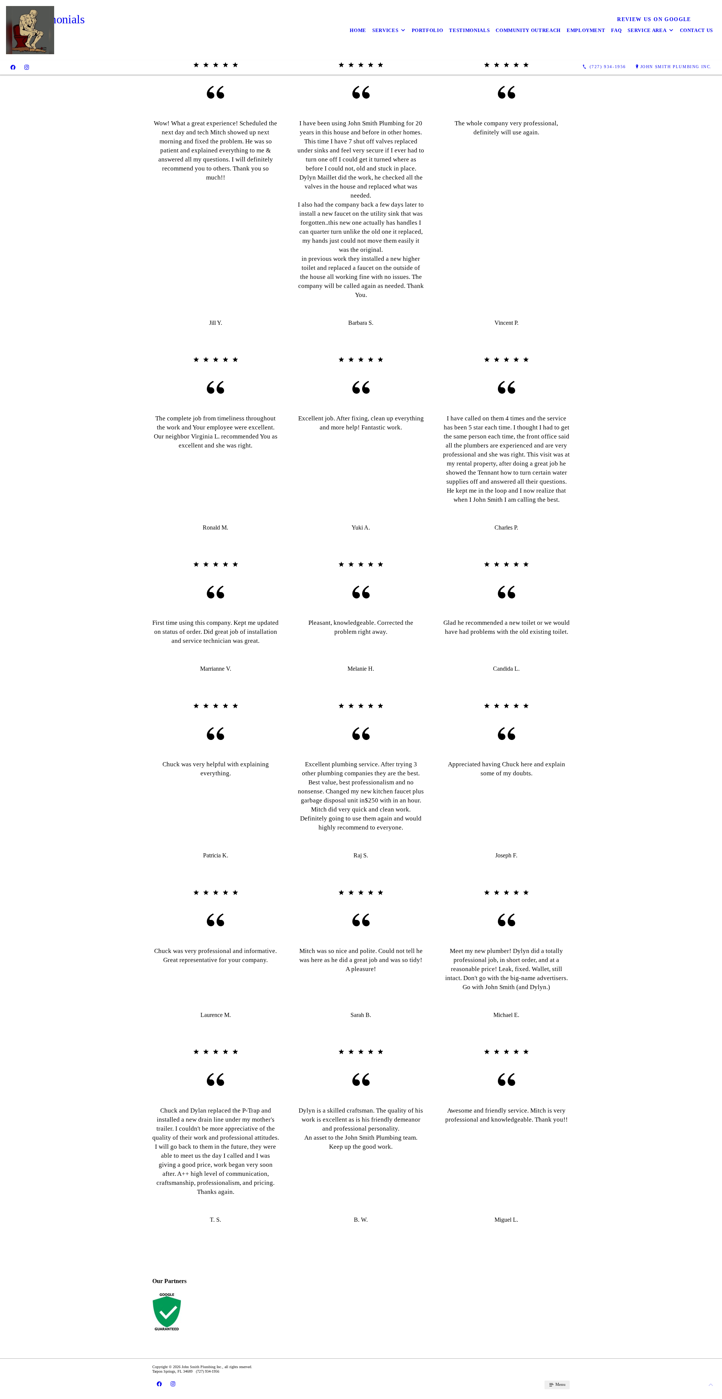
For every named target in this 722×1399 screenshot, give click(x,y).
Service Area (647, 30)
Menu (560, 1384)
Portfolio (427, 30)
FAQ (616, 30)
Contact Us (696, 30)
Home (358, 30)
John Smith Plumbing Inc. (676, 66)
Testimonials (469, 30)
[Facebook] (13, 67)
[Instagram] (26, 67)
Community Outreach (528, 30)
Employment (586, 30)
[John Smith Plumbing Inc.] (30, 30)
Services (385, 30)
